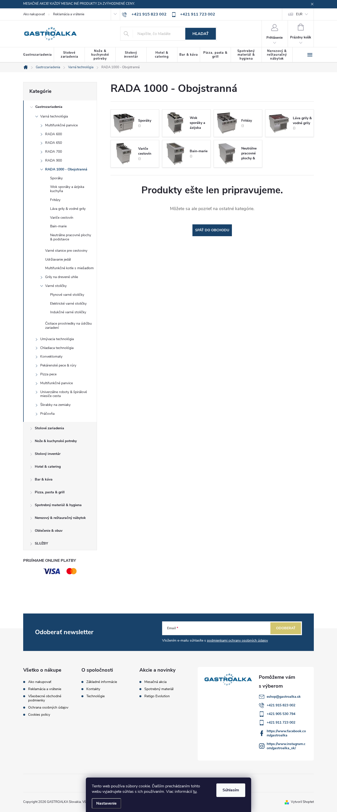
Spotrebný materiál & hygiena (58, 505)
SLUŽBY (41, 543)
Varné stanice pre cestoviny (66, 250)
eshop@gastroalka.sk (284, 696)
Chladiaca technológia (57, 348)
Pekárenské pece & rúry (58, 365)
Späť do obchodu (212, 230)
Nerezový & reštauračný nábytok (60, 517)
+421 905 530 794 (281, 714)
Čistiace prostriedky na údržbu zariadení (68, 325)
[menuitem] (38, 55)
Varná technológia (54, 116)
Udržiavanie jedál (58, 259)
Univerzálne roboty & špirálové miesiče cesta (63, 394)
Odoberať (286, 628)
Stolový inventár (47, 453)
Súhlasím (231, 790)
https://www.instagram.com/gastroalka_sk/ (286, 746)
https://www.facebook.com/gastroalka (286, 733)
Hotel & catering (48, 466)
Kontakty (93, 689)
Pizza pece (48, 374)
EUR (299, 14)
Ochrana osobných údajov (48, 707)
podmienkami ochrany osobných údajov (237, 640)
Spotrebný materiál (158, 689)
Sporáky (56, 178)
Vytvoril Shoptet (302, 802)
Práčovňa (47, 413)
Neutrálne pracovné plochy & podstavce (70, 237)
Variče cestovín (61, 217)
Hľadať (200, 33)
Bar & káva (44, 479)
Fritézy (55, 200)
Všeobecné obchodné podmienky (44, 698)
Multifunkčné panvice (61, 125)
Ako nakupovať (34, 14)
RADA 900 (53, 160)
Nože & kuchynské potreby (56, 441)
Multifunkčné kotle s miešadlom (69, 268)
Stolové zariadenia (49, 428)
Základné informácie (101, 682)
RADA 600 (53, 134)
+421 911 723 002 (281, 722)
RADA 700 (53, 151)
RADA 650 (53, 142)
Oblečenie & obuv (48, 530)
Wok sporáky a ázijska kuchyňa (67, 188)
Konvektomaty (51, 356)
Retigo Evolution (157, 696)
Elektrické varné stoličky (68, 303)
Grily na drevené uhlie (61, 277)
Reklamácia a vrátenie (68, 14)
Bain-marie (58, 226)
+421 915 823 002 (281, 705)
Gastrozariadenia (48, 106)
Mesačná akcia (155, 682)
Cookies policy (39, 714)
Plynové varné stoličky (67, 294)
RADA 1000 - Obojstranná (66, 169)
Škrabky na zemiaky (55, 404)
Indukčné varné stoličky (68, 312)
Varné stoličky (56, 285)
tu (195, 791)
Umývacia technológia (57, 339)
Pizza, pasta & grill (50, 492)
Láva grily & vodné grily (68, 208)
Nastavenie (106, 803)
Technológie (95, 696)
